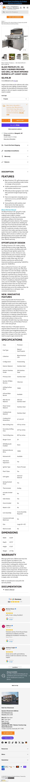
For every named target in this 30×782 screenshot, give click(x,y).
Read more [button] (9, 637)
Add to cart (20, 120)
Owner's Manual (9, 589)
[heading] (15, 339)
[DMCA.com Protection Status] (9, 777)
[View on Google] (3, 609)
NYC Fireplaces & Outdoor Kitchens (12, 776)
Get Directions (8, 733)
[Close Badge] (7, 779)
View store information (9, 139)
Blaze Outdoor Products (8, 63)
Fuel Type (4, 95)
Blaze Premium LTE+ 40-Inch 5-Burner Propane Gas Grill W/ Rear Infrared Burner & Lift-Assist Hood (14, 23)
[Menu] (27, 7)
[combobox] (15, 12)
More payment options (15, 129)
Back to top (15, 685)
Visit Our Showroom (15, 17)
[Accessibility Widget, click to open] (1, 3)
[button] (24, 7)
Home (3, 21)
